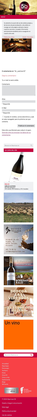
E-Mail (4, 108)
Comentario (6, 84)
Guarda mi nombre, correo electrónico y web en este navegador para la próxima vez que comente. (18, 119)
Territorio (5, 370)
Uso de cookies (7, 415)
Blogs (3, 382)
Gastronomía (6, 379)
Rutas (4, 373)
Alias (3, 99)
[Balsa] (18, 167)
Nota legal (5, 407)
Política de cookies (9, 37)
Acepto (24, 37)
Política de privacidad (9, 411)
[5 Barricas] (24, 6)
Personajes (5, 368)
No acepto (30, 37)
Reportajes (5, 366)
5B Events (5, 384)
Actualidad (5, 363)
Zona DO (4, 375)
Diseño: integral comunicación (12, 403)
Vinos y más (5, 377)
